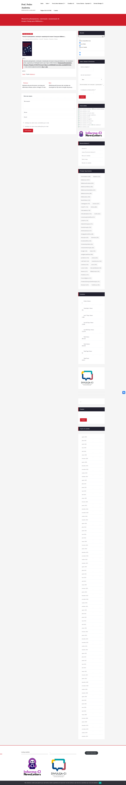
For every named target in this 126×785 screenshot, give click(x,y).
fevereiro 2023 (85, 588)
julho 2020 (84, 700)
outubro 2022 (84, 602)
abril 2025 (84, 494)
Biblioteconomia (86, 193)
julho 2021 (84, 657)
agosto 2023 (84, 566)
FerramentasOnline (87, 244)
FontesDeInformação (87, 247)
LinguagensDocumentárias (31, 39)
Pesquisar (82, 409)
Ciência (94, 207)
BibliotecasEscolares (87, 183)
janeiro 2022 (84, 635)
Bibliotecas (85, 180)
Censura (96, 203)
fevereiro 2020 (85, 718)
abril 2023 (84, 581)
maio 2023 (84, 577)
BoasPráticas (85, 200)
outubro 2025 (84, 473)
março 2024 (84, 541)
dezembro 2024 (85, 509)
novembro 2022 (85, 599)
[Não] (124, 783)
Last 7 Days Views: (88, 315)
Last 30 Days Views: (89, 322)
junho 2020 (84, 703)
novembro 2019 (85, 729)
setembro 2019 (85, 736)
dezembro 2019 (85, 725)
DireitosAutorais (86, 230)
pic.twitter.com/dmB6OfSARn (63, 65)
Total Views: (87, 337)
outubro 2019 (84, 732)
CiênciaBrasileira (86, 213)
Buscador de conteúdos (86, 162)
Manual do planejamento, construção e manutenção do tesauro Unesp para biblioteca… (93, 19)
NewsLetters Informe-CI (58, 3)
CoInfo (97, 213)
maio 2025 (84, 491)
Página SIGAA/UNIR (46, 10)
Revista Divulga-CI (98, 3)
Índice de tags (85, 159)
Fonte (23, 74)
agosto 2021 (84, 653)
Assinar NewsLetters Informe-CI (88, 152)
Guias (92, 251)
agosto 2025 (84, 480)
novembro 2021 (85, 642)
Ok (100, 782)
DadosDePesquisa (87, 224)
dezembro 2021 (85, 638)
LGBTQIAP (85, 261)
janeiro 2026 (84, 462)
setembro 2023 (85, 563)
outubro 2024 (84, 516)
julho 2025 (84, 483)
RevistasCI (85, 285)
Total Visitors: (87, 344)
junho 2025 (84, 487)
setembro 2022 (85, 606)
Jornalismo (85, 258)
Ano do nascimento (86, 75)
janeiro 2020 (84, 721)
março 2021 (84, 671)
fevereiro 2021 (85, 675)
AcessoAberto (85, 176)
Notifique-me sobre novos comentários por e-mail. (37, 123)
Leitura (95, 258)
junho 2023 (84, 574)
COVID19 (84, 220)
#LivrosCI (41, 65)
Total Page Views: (88, 351)
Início (42, 3)
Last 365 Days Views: (89, 329)
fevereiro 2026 (85, 458)
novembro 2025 (85, 469)
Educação (84, 237)
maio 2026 (84, 447)
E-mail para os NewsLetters (88, 90)
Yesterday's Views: (88, 308)
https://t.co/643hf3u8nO (50, 65)
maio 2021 (84, 664)
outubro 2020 (84, 689)
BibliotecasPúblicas (87, 186)
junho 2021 (84, 660)
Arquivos (96, 176)
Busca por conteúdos (86, 155)
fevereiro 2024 (85, 545)
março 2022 (84, 628)
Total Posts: (86, 358)
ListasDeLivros (96, 261)
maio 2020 (84, 707)
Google (84, 251)
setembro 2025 (85, 476)
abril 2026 (84, 451)
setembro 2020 (85, 693)
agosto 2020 (84, 696)
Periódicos (85, 274)
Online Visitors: (87, 301)
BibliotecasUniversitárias (88, 190)
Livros (94, 264)
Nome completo (85, 67)
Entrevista (95, 237)
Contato (56, 10)
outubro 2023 (84, 559)
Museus (84, 271)
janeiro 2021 (84, 678)
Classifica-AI (71, 3)
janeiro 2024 (84, 548)
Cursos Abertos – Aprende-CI (83, 3)
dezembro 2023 (85, 552)
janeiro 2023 (84, 592)
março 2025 (84, 498)
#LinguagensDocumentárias (65, 62)
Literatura (84, 264)
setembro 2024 (85, 519)
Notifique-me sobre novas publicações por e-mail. (36, 126)
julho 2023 (84, 570)
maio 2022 (84, 620)
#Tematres (31, 65)
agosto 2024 (84, 523)
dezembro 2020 (85, 682)
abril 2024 (84, 537)
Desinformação (86, 227)
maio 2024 (84, 534)
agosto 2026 (84, 436)
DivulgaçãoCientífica (87, 234)
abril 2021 (84, 667)
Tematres (46, 39)
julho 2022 (84, 613)
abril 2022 (84, 624)
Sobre (47, 3)
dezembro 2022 (85, 595)
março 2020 (84, 714)
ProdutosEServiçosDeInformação (90, 281)
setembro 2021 (85, 649)
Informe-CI (32, 74)
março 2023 (84, 584)
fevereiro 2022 (85, 631)
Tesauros (51, 39)
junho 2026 (84, 444)
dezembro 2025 (85, 465)
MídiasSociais (94, 271)
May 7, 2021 (45, 67)
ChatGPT (84, 207)
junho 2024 (84, 530)
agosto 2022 (84, 610)
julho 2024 (84, 527)
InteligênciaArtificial (87, 254)
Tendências (96, 285)
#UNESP (36, 65)
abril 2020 (84, 711)
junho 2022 (84, 617)
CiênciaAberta (85, 210)
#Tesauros (26, 65)
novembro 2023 (85, 556)
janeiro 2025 (84, 505)
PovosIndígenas (86, 278)
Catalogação (85, 203)
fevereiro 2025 (85, 501)
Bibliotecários (85, 197)
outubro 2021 (84, 646)
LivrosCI (41, 39)
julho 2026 (84, 440)
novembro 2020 (85, 685)
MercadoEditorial (95, 268)
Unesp (56, 39)
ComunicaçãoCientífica (88, 217)
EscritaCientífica (86, 241)
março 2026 (84, 455)
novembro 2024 (85, 512)
